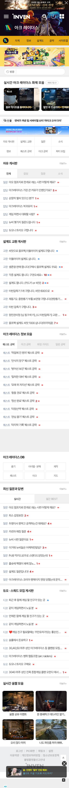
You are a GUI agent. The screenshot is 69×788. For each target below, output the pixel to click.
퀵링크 (41, 751)
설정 (50, 751)
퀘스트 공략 (25, 151)
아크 (34, 475)
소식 (60, 141)
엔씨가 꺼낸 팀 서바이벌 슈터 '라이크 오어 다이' (38, 120)
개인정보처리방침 (31, 755)
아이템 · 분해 (34, 466)
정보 (9, 151)
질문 (43, 141)
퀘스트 (13, 475)
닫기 (65, 4)
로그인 (19, 751)
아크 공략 (43, 151)
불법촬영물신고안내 (34, 759)
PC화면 (30, 751)
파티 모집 (60, 151)
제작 (56, 466)
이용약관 (14, 755)
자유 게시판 (8, 141)
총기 (13, 466)
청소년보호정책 (51, 755)
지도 (56, 475)
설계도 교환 (25, 141)
